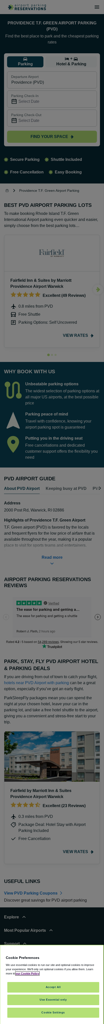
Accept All (53, 987)
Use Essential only (53, 999)
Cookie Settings (53, 1012)
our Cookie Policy (27, 973)
